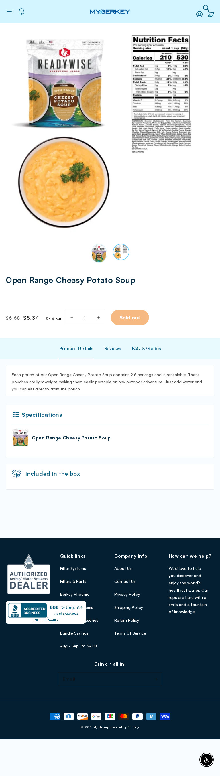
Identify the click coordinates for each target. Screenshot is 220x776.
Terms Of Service (130, 633)
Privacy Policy (127, 594)
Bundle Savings (74, 633)
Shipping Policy (128, 607)
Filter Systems (73, 568)
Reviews (112, 348)
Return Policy (126, 620)
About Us (123, 568)
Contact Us (125, 581)
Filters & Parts (73, 581)
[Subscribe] (155, 679)
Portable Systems (76, 607)
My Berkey (101, 727)
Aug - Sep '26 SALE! (78, 645)
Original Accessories (79, 620)
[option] (110, 133)
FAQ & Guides (146, 348)
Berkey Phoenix (74, 594)
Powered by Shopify (124, 727)
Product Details (76, 348)
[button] (206, 8)
